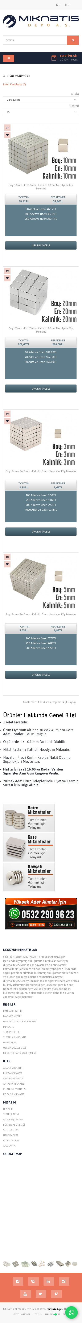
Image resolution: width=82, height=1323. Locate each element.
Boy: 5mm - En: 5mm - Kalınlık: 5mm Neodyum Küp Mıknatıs (41, 614)
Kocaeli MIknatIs (13, 1094)
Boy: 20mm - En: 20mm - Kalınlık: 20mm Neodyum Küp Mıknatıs (41, 330)
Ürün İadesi (10, 1135)
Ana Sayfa (9, 1145)
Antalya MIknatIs (13, 1083)
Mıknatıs (8, 1026)
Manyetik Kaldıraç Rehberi (20, 1021)
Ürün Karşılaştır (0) (14, 84)
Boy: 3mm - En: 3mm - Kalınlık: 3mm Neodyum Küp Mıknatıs (41, 471)
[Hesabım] (58, 5)
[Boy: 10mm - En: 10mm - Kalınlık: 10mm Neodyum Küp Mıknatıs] (41, 152)
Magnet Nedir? (12, 1016)
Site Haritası (11, 1129)
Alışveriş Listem (13, 1119)
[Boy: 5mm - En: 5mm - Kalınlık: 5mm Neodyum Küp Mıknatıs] (41, 581)
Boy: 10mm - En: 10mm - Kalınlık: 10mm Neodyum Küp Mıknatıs (41, 187)
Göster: (74, 106)
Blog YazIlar (11, 1140)
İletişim (37, 1314)
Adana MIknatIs (12, 1067)
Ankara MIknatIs (13, 1078)
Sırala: (75, 93)
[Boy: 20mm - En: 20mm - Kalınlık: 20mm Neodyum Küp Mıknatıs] (41, 295)
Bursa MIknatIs (12, 1073)
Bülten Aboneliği (14, 1124)
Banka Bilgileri (12, 1010)
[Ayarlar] (67, 5)
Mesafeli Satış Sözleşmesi (19, 1053)
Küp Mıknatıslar (20, 76)
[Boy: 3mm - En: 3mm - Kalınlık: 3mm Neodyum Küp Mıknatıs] (41, 438)
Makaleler (9, 1042)
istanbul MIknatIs (14, 1088)
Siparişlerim (11, 1114)
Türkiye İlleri (11, 1032)
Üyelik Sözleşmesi (14, 1047)
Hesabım (8, 1108)
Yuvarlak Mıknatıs (14, 1037)
